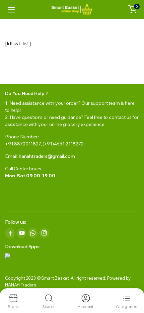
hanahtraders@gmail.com (47, 156)
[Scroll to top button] (133, 282)
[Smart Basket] (72, 9)
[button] (132, 9)
